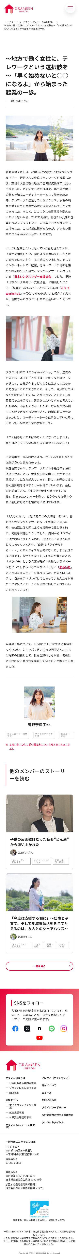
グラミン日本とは (15, 1078)
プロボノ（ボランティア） (56, 1078)
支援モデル (12, 1100)
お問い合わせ (49, 1100)
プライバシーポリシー (54, 1107)
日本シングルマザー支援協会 (32, 276)
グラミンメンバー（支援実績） (38, 22)
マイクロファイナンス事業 (22, 1106)
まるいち (65, 567)
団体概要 (14, 1093)
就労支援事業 (16, 1112)
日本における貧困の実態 (22, 1083)
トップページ (11, 22)
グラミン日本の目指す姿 (22, 1087)
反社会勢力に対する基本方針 (57, 1115)
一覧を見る (39, 966)
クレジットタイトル (53, 1122)
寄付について (49, 1085)
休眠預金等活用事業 (20, 1117)
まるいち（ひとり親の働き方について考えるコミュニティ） (39, 746)
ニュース (46, 1093)
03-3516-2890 (13, 1163)
